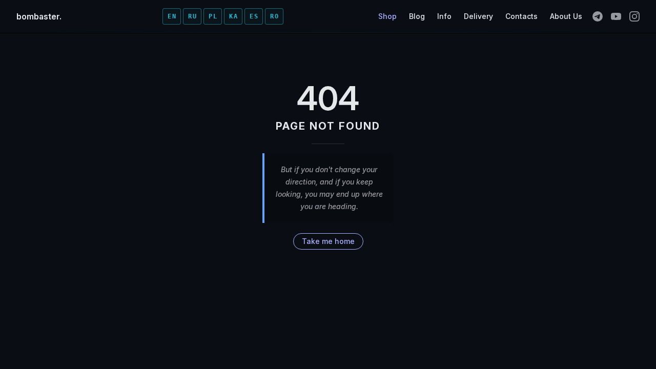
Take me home (328, 241)
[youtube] (616, 16)
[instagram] (634, 16)
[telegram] (597, 16)
